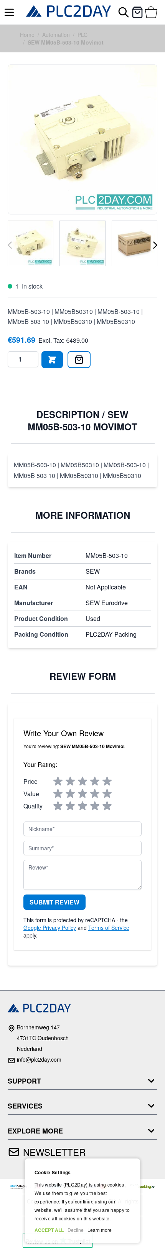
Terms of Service (108, 927)
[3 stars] (82, 781)
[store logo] (68, 12)
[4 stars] (95, 781)
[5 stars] (107, 781)
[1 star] (58, 781)
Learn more (99, 1229)
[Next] (155, 245)
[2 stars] (70, 781)
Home (27, 34)
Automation (56, 34)
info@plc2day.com (39, 1059)
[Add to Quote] (79, 359)
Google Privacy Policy (49, 927)
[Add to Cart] (52, 359)
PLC (82, 34)
